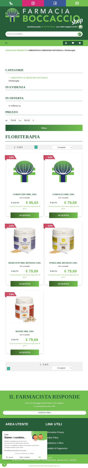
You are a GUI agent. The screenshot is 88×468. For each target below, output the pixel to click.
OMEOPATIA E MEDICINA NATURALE (46, 50)
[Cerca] (79, 34)
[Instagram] (33, 3)
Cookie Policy (52, 437)
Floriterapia (14, 81)
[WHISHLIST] (73, 43)
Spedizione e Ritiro (54, 443)
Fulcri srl (56, 466)
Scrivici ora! (44, 413)
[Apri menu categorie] (6, 43)
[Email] (77, 3)
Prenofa (40, 466)
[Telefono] (11, 3)
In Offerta (15, 106)
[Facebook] (55, 3)
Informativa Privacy (55, 432)
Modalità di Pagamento (57, 448)
